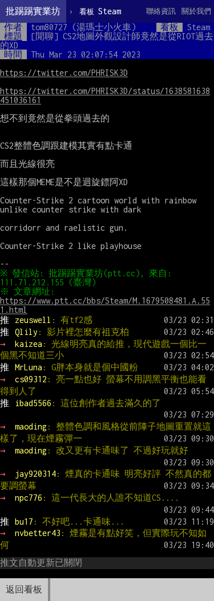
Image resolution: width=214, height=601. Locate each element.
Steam (100, 11)
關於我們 (196, 11)
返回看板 (24, 589)
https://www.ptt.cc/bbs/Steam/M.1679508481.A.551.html (105, 305)
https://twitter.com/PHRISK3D (64, 72)
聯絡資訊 (161, 11)
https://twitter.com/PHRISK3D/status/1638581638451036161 (105, 95)
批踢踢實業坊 (33, 11)
